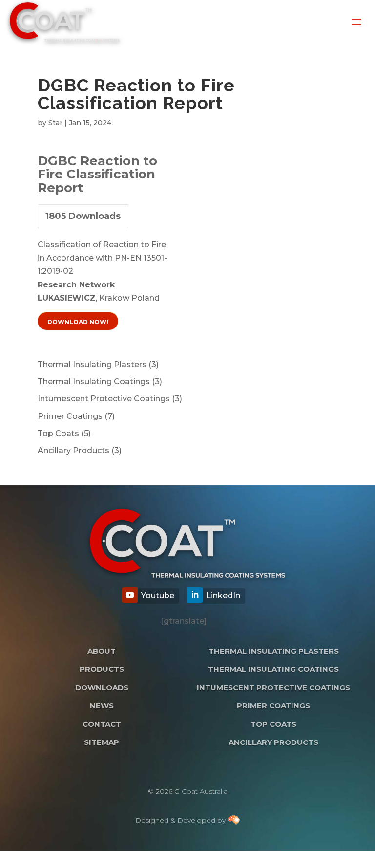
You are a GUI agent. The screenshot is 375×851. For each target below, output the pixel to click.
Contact (102, 724)
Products (102, 669)
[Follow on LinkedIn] (195, 595)
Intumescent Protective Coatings (273, 687)
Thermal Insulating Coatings (273, 669)
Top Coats (273, 724)
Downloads (101, 687)
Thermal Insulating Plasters (273, 650)
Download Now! (77, 322)
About (101, 650)
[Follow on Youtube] (130, 595)
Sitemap (101, 742)
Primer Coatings (273, 705)
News (102, 705)
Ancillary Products (273, 742)
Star (55, 122)
